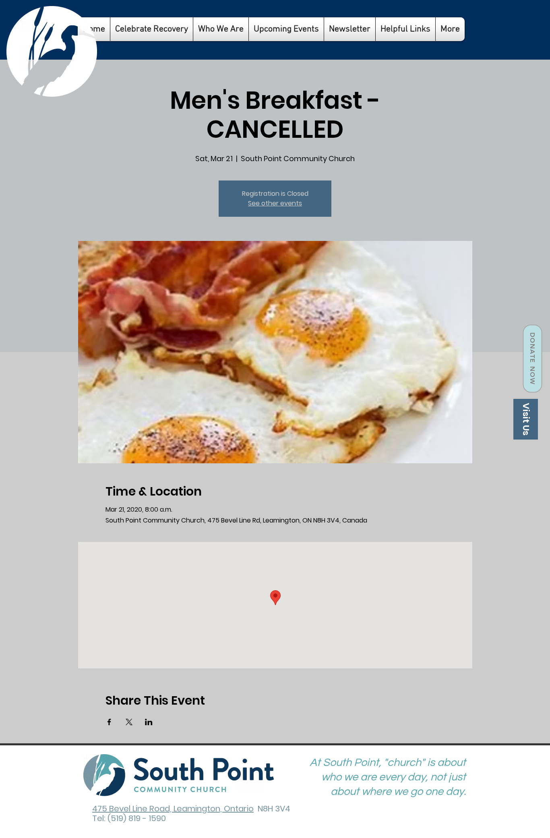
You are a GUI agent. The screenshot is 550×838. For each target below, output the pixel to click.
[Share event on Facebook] (109, 722)
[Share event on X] (129, 722)
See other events (275, 203)
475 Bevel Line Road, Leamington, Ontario (173, 808)
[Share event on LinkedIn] (149, 722)
